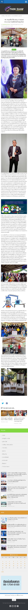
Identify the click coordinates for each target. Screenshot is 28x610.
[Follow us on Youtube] (13, 606)
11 (6, 563)
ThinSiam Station (5, 466)
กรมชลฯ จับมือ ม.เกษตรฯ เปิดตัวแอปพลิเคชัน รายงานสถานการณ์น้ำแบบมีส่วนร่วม (16, 503)
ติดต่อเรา (4, 463)
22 (20, 565)
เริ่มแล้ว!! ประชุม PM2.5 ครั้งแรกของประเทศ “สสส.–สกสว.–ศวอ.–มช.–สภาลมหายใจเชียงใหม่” (17, 488)
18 (6, 565)
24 (2, 567)
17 (2, 565)
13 (13, 563)
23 (24, 565)
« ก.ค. (2, 571)
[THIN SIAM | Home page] (14, 8)
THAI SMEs (4, 447)
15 (20, 563)
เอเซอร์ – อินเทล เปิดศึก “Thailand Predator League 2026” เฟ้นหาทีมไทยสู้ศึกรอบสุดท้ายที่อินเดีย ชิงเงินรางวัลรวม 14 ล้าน (17, 474)
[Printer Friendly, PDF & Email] (14, 49)
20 (13, 565)
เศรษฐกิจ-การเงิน (6, 438)
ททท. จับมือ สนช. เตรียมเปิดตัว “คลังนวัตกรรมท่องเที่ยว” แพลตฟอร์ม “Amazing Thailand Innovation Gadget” (16, 533)
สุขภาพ (20, 15)
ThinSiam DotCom (6, 24)
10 (2, 563)
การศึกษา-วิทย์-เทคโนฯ (6, 15)
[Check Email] (15, 606)
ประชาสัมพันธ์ (15, 15)
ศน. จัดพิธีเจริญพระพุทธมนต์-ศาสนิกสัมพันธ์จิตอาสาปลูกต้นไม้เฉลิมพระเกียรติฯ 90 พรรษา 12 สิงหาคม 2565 (17, 496)
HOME (3, 435)
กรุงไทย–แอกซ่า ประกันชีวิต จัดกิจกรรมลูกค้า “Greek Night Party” (19, 420)
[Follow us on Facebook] (10, 606)
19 (9, 565)
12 (9, 563)
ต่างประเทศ (4, 460)
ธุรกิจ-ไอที (4, 441)
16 (24, 563)
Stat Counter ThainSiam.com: (11, 595)
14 (17, 563)
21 (17, 565)
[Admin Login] (18, 606)
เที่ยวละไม (4, 454)
